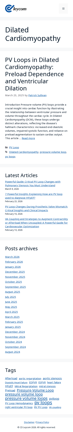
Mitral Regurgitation (26, 386)
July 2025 (10, 296)
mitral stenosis (47, 386)
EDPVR (33, 382)
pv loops (10, 156)
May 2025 (11, 306)
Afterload (11, 378)
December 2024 (15, 331)
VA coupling (55, 407)
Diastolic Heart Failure (16, 382)
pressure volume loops (26, 398)
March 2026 (12, 256)
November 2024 (15, 337)
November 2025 (15, 276)
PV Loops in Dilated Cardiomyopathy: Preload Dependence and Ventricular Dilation (34, 74)
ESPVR (42, 382)
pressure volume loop (53, 152)
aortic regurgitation (30, 378)
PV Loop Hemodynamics (19, 403)
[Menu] (63, 8)
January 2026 (13, 266)
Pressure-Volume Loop (35, 390)
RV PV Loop (41, 407)
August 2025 (12, 291)
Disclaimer (29, 422)
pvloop (54, 398)
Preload (10, 390)
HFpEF (9, 386)
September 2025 (15, 286)
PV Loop (14, 147)
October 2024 (13, 341)
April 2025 (11, 311)
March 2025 (12, 316)
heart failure (54, 382)
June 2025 (11, 301)
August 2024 (12, 351)
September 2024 (15, 347)
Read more (28, 138)
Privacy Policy (42, 422)
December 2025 (15, 271)
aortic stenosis (52, 378)
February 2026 (14, 261)
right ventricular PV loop (19, 407)
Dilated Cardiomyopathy (23, 152)
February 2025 (14, 321)
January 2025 (13, 326)
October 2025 (13, 281)
